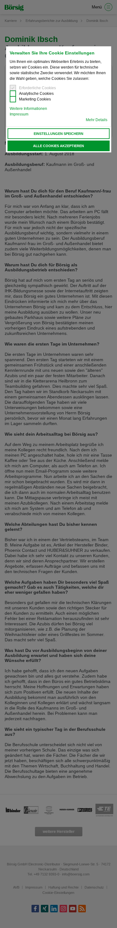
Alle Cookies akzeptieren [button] (58, 146)
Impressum (19, 114)
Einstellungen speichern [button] (58, 134)
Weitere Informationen (28, 108)
